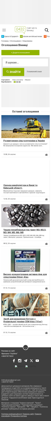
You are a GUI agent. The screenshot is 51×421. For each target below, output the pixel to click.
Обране (27, 80)
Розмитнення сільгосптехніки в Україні (24, 140)
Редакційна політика (19, 416)
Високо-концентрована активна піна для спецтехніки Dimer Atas (25, 275)
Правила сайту (28, 414)
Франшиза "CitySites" (9, 354)
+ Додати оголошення (20, 53)
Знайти (15, 72)
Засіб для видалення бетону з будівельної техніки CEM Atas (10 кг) (22, 320)
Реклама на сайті (8, 351)
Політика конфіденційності (11, 414)
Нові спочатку (17, 80)
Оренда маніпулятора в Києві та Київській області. (20, 186)
